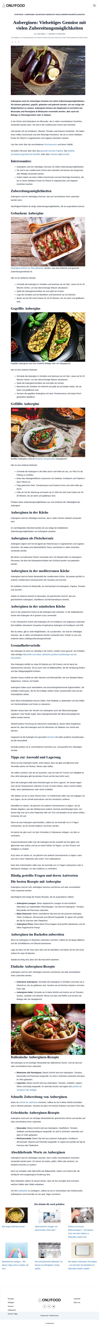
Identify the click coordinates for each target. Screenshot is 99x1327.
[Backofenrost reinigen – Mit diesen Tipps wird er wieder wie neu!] (16, 1256)
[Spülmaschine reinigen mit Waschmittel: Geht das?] (49, 1221)
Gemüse (51, 737)
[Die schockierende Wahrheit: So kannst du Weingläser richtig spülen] (49, 1256)
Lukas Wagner (41, 34)
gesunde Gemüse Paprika (51, 151)
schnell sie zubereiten (28, 1102)
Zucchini (65, 154)
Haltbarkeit (22, 1191)
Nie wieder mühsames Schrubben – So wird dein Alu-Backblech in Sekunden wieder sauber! (82, 1265)
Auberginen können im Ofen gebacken (27, 268)
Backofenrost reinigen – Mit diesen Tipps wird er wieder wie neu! (15, 1265)
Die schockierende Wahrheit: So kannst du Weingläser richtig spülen (48, 1265)
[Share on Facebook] (12, 42)
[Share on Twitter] (15, 42)
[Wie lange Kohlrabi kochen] (16, 1221)
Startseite (18, 14)
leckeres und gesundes (45, 459)
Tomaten (54, 154)
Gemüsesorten (50, 144)
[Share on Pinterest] (18, 42)
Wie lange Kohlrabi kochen (13, 1227)
